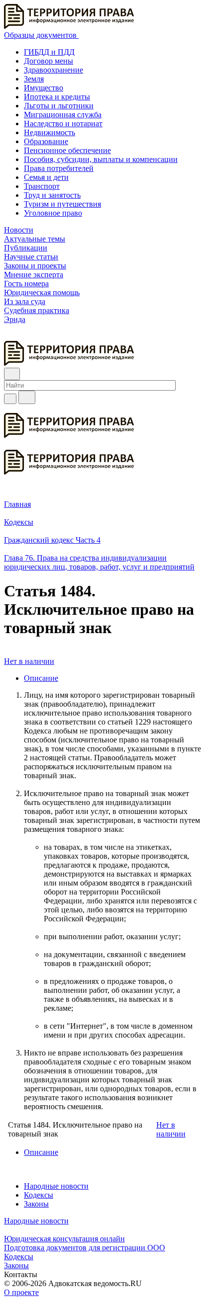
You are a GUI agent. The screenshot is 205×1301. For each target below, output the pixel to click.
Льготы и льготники (59, 105)
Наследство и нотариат (63, 123)
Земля (34, 79)
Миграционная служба (63, 114)
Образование (46, 141)
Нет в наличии (29, 661)
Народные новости (56, 1186)
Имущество (43, 87)
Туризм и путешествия (62, 204)
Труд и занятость (52, 195)
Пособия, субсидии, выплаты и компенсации (101, 159)
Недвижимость (49, 132)
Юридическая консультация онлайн (64, 1238)
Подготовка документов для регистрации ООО (84, 1247)
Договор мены (48, 61)
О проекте (21, 1292)
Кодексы (38, 1195)
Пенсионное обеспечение (67, 150)
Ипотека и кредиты (57, 96)
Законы (36, 1204)
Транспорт (42, 186)
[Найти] (26, 397)
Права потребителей (59, 168)
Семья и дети (46, 177)
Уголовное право (53, 213)
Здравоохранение (53, 70)
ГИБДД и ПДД (49, 52)
